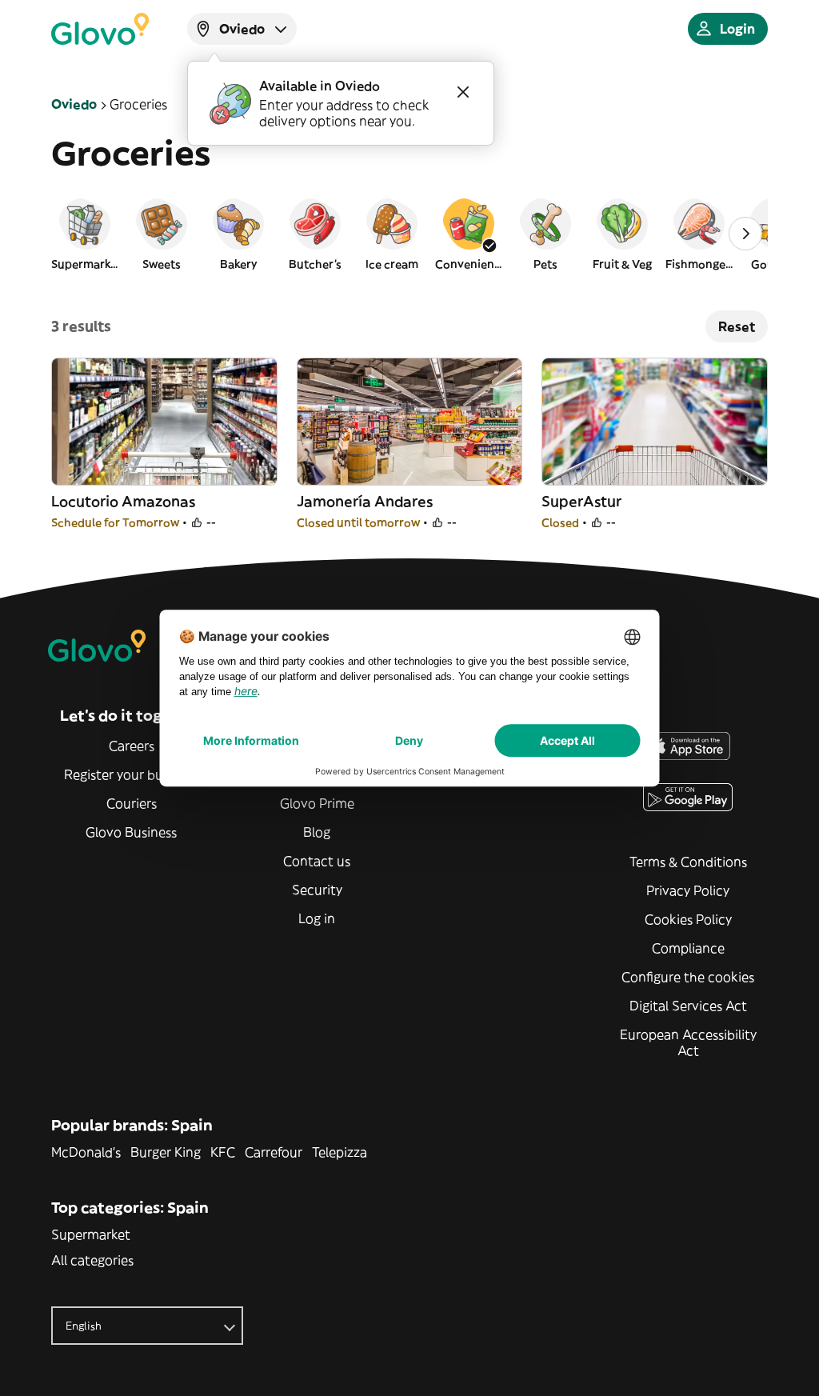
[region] (409, 233)
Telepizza (339, 1152)
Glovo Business (131, 832)
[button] (84, 233)
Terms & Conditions (688, 862)
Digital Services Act (688, 1006)
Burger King (165, 1152)
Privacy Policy (687, 890)
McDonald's (86, 1152)
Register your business (131, 774)
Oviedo (74, 104)
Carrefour (273, 1152)
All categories (92, 1260)
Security (317, 890)
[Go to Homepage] (100, 29)
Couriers (131, 803)
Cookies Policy (688, 919)
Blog (316, 832)
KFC (222, 1152)
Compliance (688, 948)
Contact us (316, 861)
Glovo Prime (317, 803)
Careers (131, 746)
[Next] (745, 234)
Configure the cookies (687, 977)
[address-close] (463, 92)
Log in (316, 918)
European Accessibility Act (688, 1042)
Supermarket (90, 1234)
